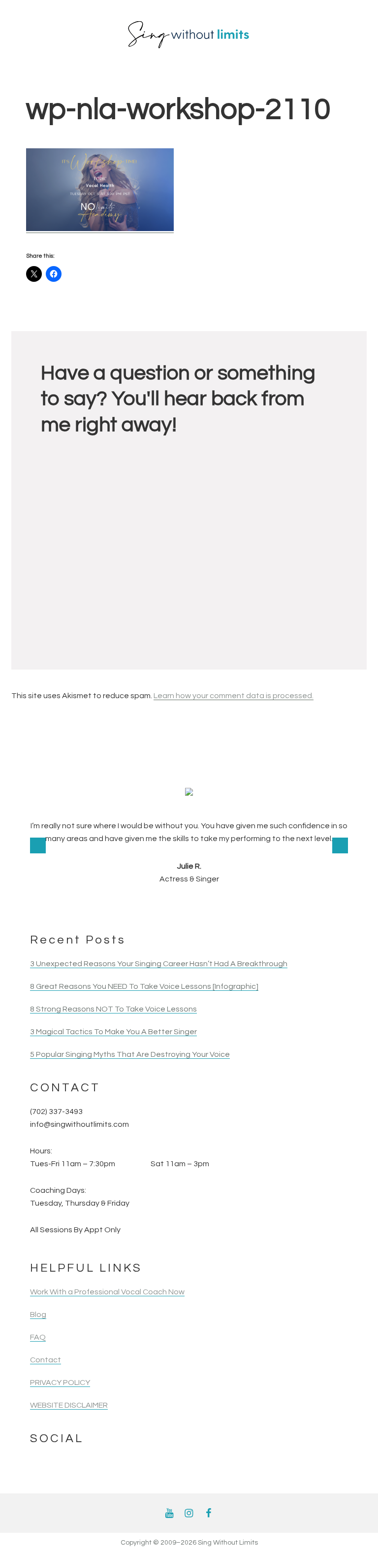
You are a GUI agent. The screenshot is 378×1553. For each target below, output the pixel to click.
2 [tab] (89, 905)
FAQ (38, 1337)
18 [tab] (302, 905)
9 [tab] (182, 905)
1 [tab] (76, 905)
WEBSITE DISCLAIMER (69, 1405)
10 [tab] (195, 905)
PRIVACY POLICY (60, 1382)
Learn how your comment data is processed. (234, 696)
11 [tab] (209, 905)
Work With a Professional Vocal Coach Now (107, 1292)
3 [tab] (102, 905)
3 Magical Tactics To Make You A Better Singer (113, 1032)
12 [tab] (222, 905)
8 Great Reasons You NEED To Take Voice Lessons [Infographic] (144, 986)
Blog (38, 1314)
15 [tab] (262, 905)
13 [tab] (235, 905)
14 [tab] (249, 905)
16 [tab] (275, 905)
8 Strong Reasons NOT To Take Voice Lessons (113, 1009)
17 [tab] (288, 905)
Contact (45, 1360)
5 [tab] (129, 905)
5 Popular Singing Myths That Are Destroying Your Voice (130, 1054)
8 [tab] (169, 905)
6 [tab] (142, 905)
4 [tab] (116, 905)
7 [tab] (156, 905)
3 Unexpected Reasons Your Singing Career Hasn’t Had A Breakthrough (158, 964)
